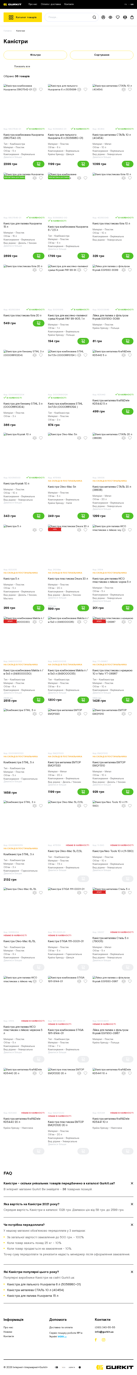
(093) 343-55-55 (105, 1327)
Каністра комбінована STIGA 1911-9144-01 (65, 1031)
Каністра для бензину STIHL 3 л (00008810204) (23, 405)
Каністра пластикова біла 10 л (111, 223)
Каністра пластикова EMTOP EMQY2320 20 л (66, 1123)
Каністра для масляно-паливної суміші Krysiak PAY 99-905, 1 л (67, 317)
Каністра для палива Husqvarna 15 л (23, 225)
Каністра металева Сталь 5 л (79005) (110, 939)
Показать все (22, 66)
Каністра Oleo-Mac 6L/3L (20, 941)
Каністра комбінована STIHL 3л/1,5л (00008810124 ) (65, 405)
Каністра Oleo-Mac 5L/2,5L (65, 851)
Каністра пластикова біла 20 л (22, 315)
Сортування (101, 55)
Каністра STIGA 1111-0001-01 (65, 941)
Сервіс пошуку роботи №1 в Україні (65, 1335)
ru (126, 4)
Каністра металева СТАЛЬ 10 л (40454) (112, 136)
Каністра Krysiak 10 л (16, 483)
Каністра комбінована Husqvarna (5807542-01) (24, 136)
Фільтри (35, 55)
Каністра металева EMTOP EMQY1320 (64, 764)
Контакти (69, 4)
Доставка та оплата (61, 1327)
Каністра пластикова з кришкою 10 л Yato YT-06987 (113, 672)
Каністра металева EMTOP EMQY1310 (109, 764)
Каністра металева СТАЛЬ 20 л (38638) (112, 488)
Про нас (33, 4)
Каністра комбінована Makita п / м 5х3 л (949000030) (23, 672)
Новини (8, 1332)
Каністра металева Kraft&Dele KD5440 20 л (22, 1120)
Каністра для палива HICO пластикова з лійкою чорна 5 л (112, 580)
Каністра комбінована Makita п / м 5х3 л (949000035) (68, 672)
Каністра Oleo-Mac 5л (62, 487)
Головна (8, 31)
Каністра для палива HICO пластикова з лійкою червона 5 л (23, 1030)
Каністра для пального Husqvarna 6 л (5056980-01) (65, 136)
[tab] (68, 1186)
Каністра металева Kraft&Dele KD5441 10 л (111, 1120)
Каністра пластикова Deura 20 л (68, 578)
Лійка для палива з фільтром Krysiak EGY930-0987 (110, 1031)
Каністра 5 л (11, 578)
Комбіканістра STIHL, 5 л (19, 762)
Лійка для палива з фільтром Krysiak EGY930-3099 (110, 317)
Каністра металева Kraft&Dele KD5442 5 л (111, 402)
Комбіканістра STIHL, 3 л (19, 854)
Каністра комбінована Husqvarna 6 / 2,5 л (68, 228)
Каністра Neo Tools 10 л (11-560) (113, 851)
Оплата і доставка (51, 4)
